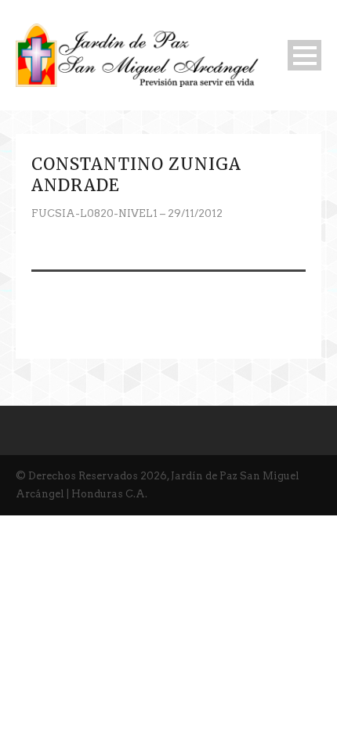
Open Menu (304, 55)
